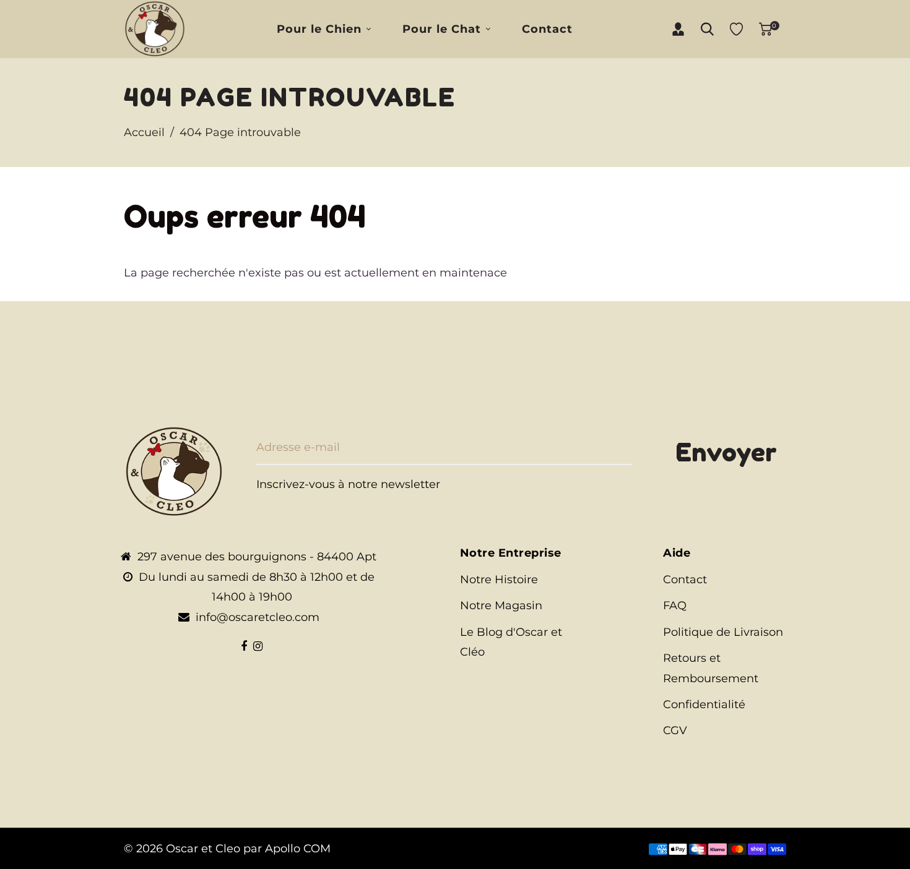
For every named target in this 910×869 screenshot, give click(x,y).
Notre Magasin (501, 605)
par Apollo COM (287, 848)
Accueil (144, 132)
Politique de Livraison (723, 632)
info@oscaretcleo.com (257, 617)
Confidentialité (704, 704)
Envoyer (726, 452)
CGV (675, 730)
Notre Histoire (499, 579)
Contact (685, 579)
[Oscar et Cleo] (155, 28)
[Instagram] (257, 646)
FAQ (675, 605)
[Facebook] (244, 646)
